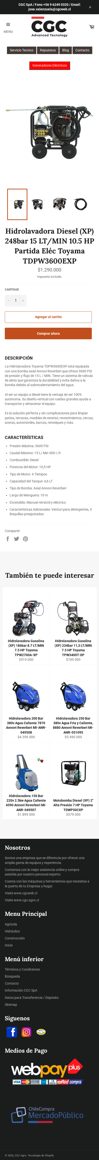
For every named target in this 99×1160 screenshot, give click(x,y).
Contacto (82, 50)
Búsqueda (12, 976)
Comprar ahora (48, 333)
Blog (65, 50)
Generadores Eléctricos (49, 65)
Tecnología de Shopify (41, 1155)
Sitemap (11, 1005)
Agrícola (11, 924)
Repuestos (48, 50)
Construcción (15, 938)
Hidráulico (12, 931)
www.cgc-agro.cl (26, 900)
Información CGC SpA (21, 990)
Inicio (9, 945)
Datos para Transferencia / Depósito (32, 998)
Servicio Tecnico (21, 50)
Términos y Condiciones (22, 969)
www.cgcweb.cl (25, 893)
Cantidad (12, 289)
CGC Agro (20, 1155)
